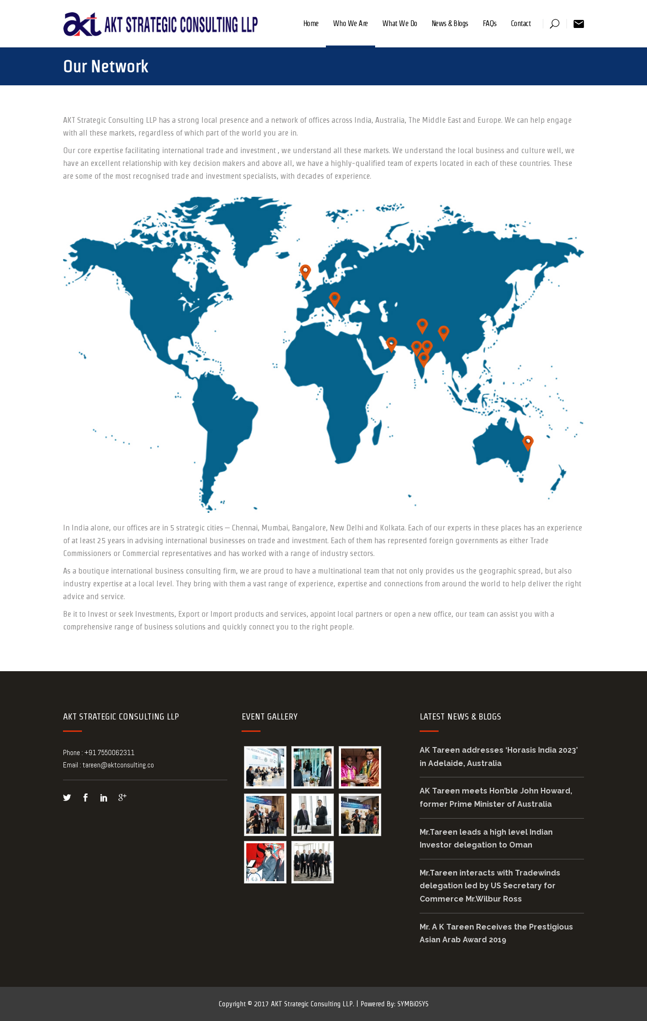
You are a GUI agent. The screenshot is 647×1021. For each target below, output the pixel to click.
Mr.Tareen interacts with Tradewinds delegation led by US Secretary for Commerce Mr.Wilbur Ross (490, 885)
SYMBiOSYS (413, 1004)
